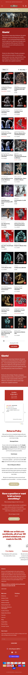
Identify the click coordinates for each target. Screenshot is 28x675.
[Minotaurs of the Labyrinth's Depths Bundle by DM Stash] (20, 145)
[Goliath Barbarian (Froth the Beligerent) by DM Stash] (20, 78)
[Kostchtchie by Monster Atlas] (20, 322)
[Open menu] (2, 6)
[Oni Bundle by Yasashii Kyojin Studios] (20, 300)
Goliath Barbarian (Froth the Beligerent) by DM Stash (19, 89)
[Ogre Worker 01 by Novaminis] (7, 214)
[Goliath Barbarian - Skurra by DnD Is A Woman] (20, 169)
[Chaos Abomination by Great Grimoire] (7, 278)
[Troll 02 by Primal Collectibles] (20, 101)
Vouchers (3, 615)
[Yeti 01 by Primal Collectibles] (20, 278)
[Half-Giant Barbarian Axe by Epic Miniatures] (7, 169)
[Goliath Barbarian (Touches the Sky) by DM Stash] (7, 191)
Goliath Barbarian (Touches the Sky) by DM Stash (6, 202)
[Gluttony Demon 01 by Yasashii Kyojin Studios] (20, 214)
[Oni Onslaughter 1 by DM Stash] (20, 191)
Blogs (2, 619)
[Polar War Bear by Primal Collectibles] (7, 145)
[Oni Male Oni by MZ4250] (20, 258)
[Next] (27, 2)
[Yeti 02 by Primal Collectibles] (7, 300)
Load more (14, 346)
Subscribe (14, 643)
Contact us (14, 484)
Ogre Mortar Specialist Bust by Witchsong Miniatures (6, 333)
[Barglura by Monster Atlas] (20, 236)
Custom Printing (4, 600)
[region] (14, 412)
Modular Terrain (4, 598)
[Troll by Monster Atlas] (7, 258)
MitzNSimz (12, 672)
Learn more (3, 588)
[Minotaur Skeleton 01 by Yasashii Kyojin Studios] (20, 123)
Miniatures (3, 595)
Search (16, 595)
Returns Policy (4, 624)
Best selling (22, 69)
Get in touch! (14, 518)
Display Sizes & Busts (6, 612)
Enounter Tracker (5, 626)
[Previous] (1, 2)
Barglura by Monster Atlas (20, 245)
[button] (3, 412)
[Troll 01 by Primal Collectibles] (7, 101)
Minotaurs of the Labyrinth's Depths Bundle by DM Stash (20, 156)
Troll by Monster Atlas (6, 267)
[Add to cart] (12, 82)
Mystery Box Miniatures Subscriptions (6, 607)
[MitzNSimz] (14, 6)
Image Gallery (4, 621)
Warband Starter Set (5, 604)
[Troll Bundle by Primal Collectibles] (7, 78)
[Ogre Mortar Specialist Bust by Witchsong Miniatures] (7, 322)
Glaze (20, 672)
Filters (4, 69)
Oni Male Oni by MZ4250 (20, 267)
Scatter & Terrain (5, 610)
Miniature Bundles (5, 602)
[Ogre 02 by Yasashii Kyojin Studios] (7, 236)
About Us (3, 617)
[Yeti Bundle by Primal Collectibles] (7, 123)
